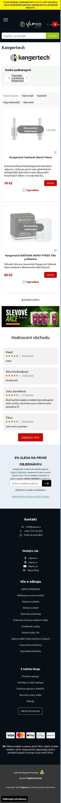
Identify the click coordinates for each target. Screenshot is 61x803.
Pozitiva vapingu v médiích (30, 688)
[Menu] (5, 20)
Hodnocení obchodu (30, 337)
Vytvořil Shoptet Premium (26, 772)
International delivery (31, 644)
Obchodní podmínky (30, 613)
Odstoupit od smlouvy (14, 798)
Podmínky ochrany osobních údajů (30, 619)
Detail (50, 183)
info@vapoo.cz (33, 526)
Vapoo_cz (33, 566)
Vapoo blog (33, 570)
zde (49, 478)
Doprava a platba (30, 601)
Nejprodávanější (11, 102)
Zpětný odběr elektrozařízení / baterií (30, 638)
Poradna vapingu (30, 676)
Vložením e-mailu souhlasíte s (30, 493)
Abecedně (28, 102)
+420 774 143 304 (33, 530)
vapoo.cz (32, 557)
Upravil (30, 778)
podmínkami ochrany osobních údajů (30, 496)
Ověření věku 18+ (31, 632)
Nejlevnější (28, 95)
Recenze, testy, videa (30, 694)
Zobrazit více (30, 437)
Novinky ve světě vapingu (30, 682)
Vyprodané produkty (30, 650)
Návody (30, 701)
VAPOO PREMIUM (18, 472)
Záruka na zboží (31, 607)
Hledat (52, 35)
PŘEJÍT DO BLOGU (30, 711)
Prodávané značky (30, 626)
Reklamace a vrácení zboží (30, 595)
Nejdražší (42, 95)
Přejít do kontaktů (33, 534)
